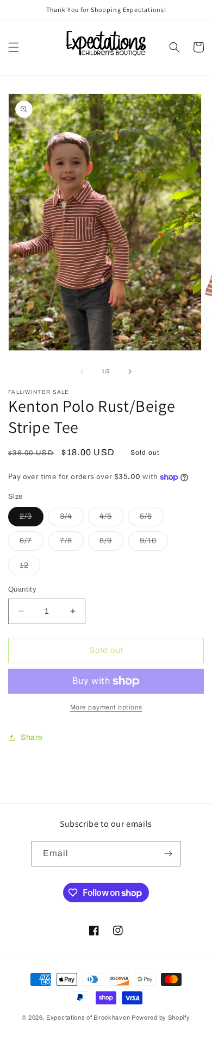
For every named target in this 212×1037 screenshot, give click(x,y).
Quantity (22, 589)
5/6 (152, 519)
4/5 (111, 519)
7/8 (72, 543)
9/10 (154, 543)
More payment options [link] (106, 707)
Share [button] (32, 737)
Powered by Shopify (161, 1017)
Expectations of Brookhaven (89, 1017)
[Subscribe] (168, 853)
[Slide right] (130, 372)
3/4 (72, 519)
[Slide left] (82, 372)
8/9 (111, 543)
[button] (14, 47)
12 (30, 568)
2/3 (31, 519)
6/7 (31, 543)
